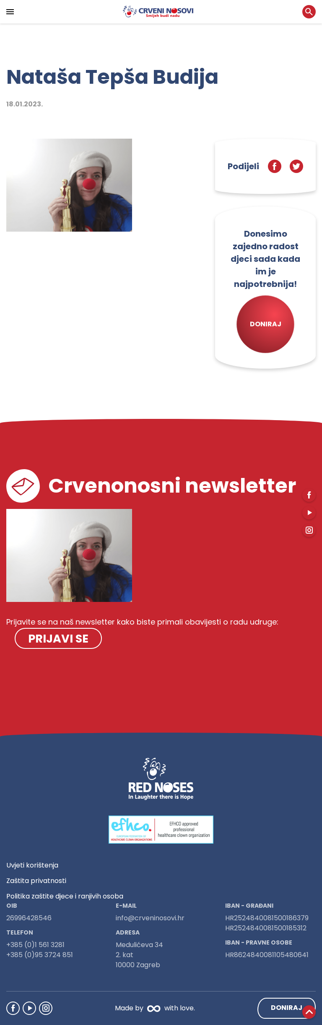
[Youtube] (29, 1008)
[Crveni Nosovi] (158, 11)
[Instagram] (45, 1008)
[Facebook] (13, 1008)
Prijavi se (58, 638)
